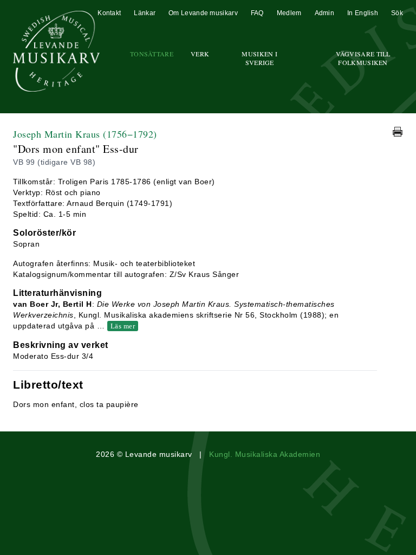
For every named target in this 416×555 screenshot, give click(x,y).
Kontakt (109, 13)
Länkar (144, 13)
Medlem (289, 13)
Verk (200, 53)
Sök (397, 13)
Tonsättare (151, 53)
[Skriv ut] (397, 131)
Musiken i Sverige (259, 58)
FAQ (257, 13)
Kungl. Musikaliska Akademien (264, 454)
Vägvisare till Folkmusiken (363, 58)
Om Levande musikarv (203, 13)
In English (362, 13)
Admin (325, 13)
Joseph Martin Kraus (85, 133)
